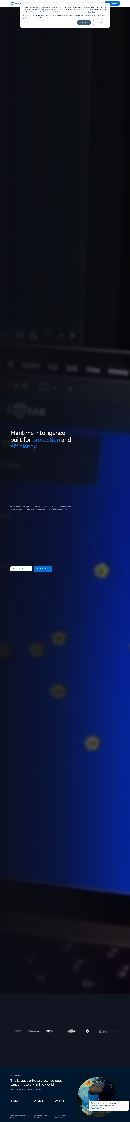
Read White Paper (97, 1108)
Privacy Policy (92, 12)
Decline (99, 22)
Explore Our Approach (21, 569)
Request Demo (112, 3)
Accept (84, 22)
